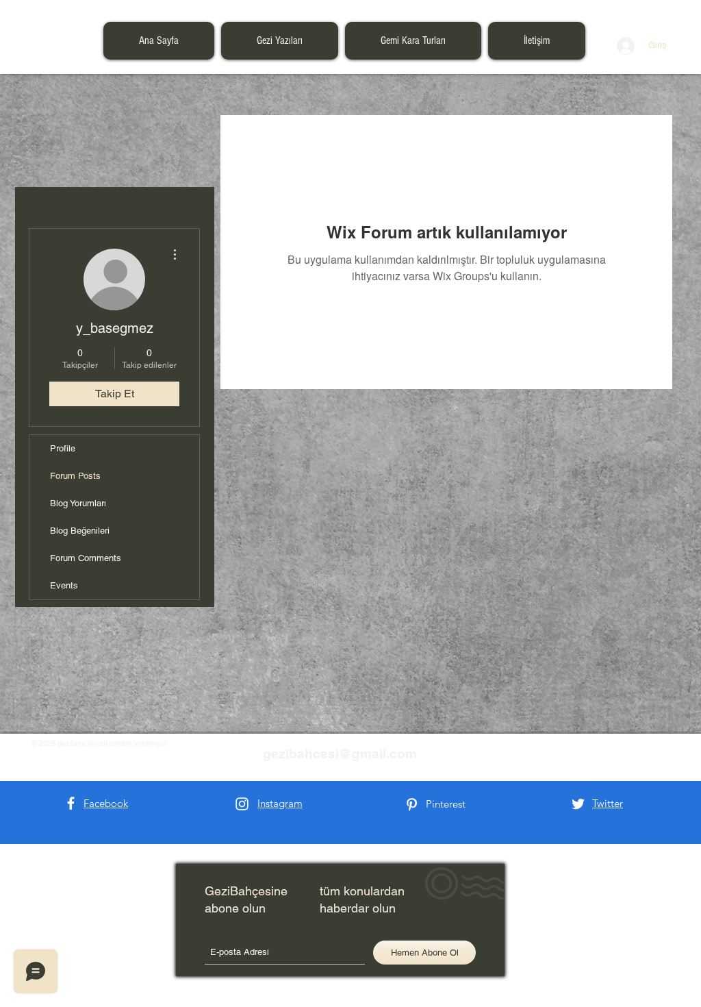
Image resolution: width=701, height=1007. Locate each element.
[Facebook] (70, 803)
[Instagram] (242, 803)
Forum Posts (75, 476)
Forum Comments (85, 558)
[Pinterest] (411, 804)
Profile (62, 448)
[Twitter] (578, 803)
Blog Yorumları (78, 503)
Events (64, 585)
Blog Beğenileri (80, 530)
